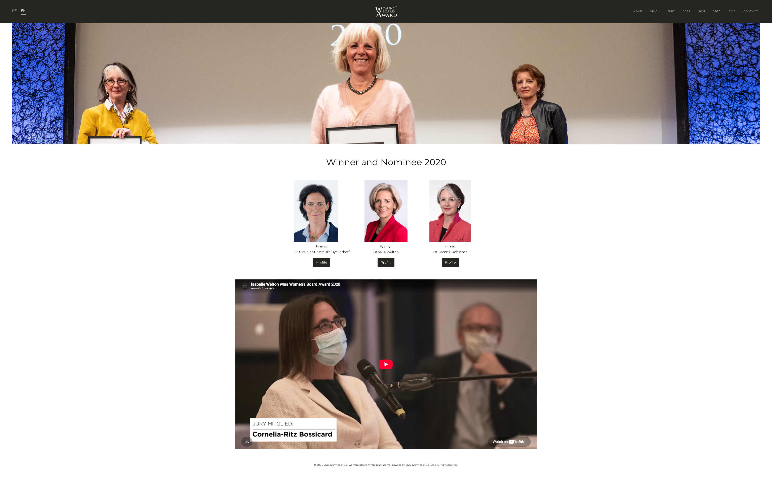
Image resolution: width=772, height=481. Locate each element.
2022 (686, 11)
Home (637, 11)
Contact (750, 11)
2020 (717, 11)
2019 (732, 11)
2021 (701, 11)
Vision (655, 11)
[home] (386, 11)
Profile (321, 262)
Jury (671, 11)
